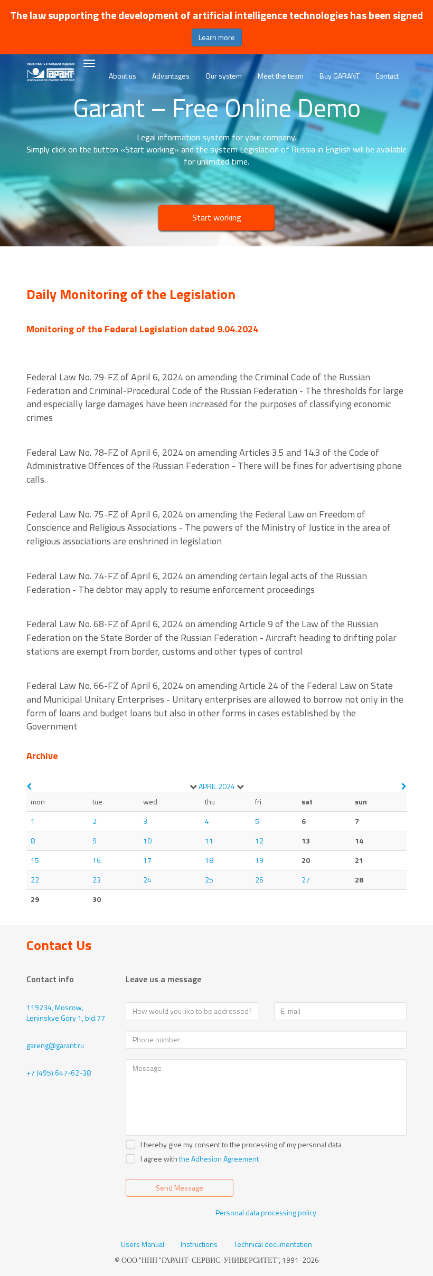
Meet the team (281, 75)
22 (35, 879)
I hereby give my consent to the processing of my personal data (241, 1144)
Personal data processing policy (265, 1212)
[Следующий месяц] (404, 786)
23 (96, 879)
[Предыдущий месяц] (29, 786)
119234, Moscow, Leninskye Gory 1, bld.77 (65, 1012)
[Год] (240, 786)
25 (209, 879)
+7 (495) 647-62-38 (58, 1072)
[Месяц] (193, 786)
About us (122, 75)
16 (96, 860)
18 (209, 860)
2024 (226, 786)
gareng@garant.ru (55, 1045)
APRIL (207, 786)
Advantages (171, 75)
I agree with (158, 1159)
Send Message (179, 1187)
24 (147, 879)
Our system (223, 75)
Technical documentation (273, 1244)
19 (259, 860)
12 (259, 840)
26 (259, 879)
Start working (216, 217)
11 (209, 840)
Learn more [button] (217, 37)
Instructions (199, 1244)
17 (147, 860)
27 (306, 879)
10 (147, 840)
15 (35, 860)
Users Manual (142, 1244)
